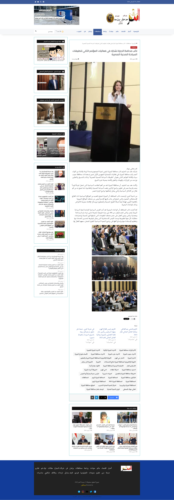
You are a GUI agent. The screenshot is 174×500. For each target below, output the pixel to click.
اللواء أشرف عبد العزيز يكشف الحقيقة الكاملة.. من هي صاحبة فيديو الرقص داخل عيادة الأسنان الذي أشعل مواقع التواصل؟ (51, 152)
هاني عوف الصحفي (129, 389)
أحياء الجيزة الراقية (109, 350)
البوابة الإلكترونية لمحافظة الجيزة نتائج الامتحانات (119, 362)
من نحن (80, 496)
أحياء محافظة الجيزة (97, 354)
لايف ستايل (69, 472)
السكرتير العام (131, 366)
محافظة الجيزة (130, 381)
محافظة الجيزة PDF (115, 381)
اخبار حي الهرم (119, 358)
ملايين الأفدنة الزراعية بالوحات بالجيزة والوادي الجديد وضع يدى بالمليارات (82, 447)
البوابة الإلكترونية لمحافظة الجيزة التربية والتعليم (96, 358)
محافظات (98, 31)
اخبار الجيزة (131, 358)
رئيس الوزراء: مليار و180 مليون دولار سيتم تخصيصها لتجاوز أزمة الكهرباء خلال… (82, 426)
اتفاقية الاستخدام (86, 496)
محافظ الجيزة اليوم (98, 377)
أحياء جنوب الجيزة (129, 354)
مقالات (50, 468)
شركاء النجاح (59, 468)
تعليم (98, 472)
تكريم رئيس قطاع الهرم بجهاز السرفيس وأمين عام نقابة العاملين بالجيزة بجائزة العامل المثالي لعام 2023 (106, 333)
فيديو (77, 472)
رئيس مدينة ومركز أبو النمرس (89, 373)
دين (103, 472)
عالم (117, 31)
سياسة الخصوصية (96, 496)
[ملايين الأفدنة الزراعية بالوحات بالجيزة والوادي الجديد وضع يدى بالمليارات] (82, 439)
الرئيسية (136, 31)
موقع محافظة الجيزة (87, 385)
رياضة (105, 31)
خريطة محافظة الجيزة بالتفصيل (125, 373)
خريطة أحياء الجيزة (90, 369)
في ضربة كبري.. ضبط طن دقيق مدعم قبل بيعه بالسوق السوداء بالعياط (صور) (85, 333)
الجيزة (98, 362)
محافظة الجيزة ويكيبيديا (127, 385)
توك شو (43, 468)
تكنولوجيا (83, 472)
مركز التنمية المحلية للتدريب (106, 385)
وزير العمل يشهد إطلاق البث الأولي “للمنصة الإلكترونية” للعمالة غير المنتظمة (105, 448)
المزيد (79, 31)
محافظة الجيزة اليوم (98, 381)
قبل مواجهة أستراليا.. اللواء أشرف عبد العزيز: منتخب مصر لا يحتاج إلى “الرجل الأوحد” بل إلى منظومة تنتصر (45, 235)
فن (85, 31)
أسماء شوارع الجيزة (81, 354)
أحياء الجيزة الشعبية (93, 350)
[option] (51, 147)
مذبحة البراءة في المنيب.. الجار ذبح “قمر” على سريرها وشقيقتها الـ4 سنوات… (105, 426)
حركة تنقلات (114, 369)
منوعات (92, 472)
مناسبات (40, 472)
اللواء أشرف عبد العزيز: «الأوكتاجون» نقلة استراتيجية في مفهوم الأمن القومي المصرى (45, 224)
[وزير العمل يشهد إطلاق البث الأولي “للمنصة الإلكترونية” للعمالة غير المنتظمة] (105, 439)
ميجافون (83, 485)
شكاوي (47, 472)
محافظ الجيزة (112, 377)
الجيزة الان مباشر (87, 362)
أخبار (129, 31)
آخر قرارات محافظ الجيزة (127, 350)
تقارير (37, 468)
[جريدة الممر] (123, 16)
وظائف (53, 472)
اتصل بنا (75, 496)
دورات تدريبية (106, 373)
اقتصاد (123, 31)
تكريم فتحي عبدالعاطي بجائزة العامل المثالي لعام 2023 (128, 332)
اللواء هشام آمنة (94, 366)
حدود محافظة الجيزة (128, 369)
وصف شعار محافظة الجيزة (94, 389)
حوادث (111, 31)
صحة (108, 472)
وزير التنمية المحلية (113, 389)
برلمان (90, 31)
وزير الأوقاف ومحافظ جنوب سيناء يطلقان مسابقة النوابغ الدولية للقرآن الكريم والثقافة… (127, 448)
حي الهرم (103, 369)
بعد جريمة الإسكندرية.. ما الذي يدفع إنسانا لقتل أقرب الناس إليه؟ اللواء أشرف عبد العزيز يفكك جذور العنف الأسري (46, 175)
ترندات (60, 472)
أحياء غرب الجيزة (113, 354)
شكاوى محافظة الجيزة (128, 377)
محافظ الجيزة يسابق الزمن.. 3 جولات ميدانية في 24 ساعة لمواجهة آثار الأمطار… (127, 426)
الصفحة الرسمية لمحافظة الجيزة (113, 366)
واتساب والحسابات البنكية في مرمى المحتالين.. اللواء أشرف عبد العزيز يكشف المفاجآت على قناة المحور (45, 214)
